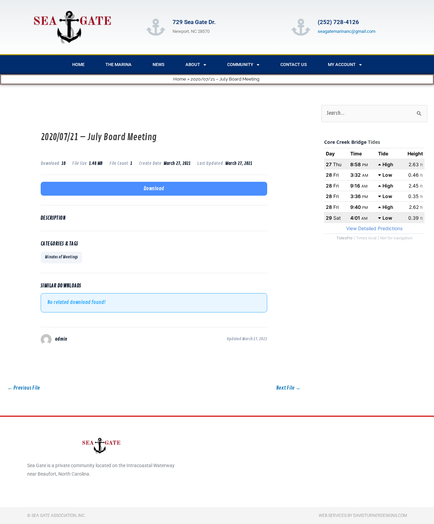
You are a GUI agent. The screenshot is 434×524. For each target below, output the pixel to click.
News (158, 64)
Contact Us (293, 64)
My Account (342, 64)
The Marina (118, 64)
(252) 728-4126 (338, 22)
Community (240, 64)
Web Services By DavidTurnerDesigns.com (363, 515)
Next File (288, 388)
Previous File (23, 388)
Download (154, 188)
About (192, 64)
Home (78, 64)
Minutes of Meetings (61, 257)
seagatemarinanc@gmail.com (346, 31)
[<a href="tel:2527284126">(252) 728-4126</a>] (300, 27)
